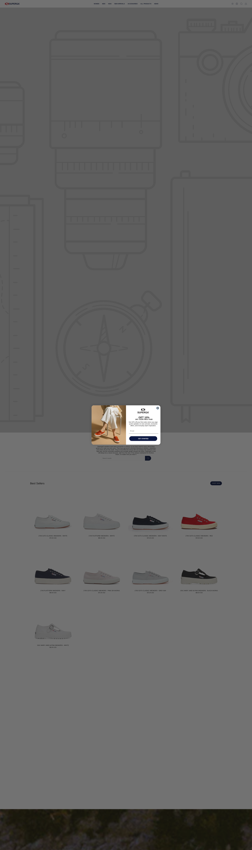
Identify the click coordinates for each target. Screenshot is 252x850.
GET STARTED (143, 438)
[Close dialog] (158, 408)
